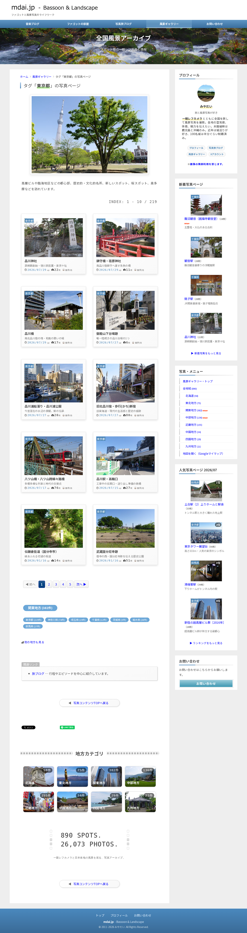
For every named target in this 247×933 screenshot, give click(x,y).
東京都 (33, 620)
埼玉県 (78, 620)
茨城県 (119, 620)
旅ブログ (38, 673)
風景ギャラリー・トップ (198, 381)
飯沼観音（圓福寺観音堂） (201, 218)
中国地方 (192, 432)
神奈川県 (56, 620)
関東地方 (40, 607)
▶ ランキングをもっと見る (206, 643)
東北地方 (192, 403)
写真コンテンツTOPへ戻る (90, 703)
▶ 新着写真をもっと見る (206, 353)
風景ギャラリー (169, 24)
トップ (100, 915)
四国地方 (192, 439)
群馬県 (33, 626)
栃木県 (140, 620)
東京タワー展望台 (196, 546)
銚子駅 (188, 298)
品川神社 (190, 337)
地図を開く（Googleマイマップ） (204, 453)
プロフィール (196, 148)
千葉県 (99, 620)
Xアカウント (217, 154)
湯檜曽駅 (190, 584)
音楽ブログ (32, 24)
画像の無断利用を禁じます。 (207, 164)
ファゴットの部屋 (78, 24)
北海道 (190, 396)
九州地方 (192, 446)
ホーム (24, 76)
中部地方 (192, 417)
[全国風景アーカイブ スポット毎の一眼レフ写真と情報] (123, 63)
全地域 (190, 388)
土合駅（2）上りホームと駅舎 (204, 504)
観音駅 (188, 261)
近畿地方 (192, 424)
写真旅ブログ (123, 24)
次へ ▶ (81, 584)
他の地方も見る (34, 642)
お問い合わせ (214, 24)
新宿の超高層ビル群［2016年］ (205, 622)
